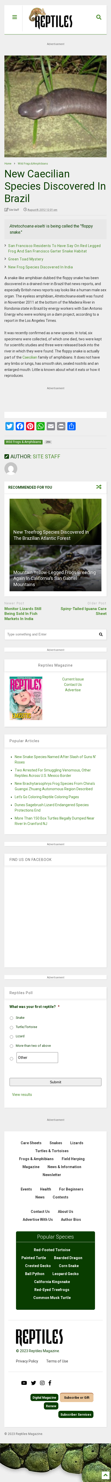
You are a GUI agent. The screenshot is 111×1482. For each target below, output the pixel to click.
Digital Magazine (44, 1397)
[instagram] (42, 1383)
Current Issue (73, 679)
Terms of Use (57, 1361)
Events (26, 1189)
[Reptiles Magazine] (48, 31)
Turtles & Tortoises (52, 1151)
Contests (60, 1197)
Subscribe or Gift (76, 1397)
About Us (65, 1212)
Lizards (76, 1143)
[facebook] (50, 1383)
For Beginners (71, 1189)
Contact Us (73, 685)
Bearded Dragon (68, 1258)
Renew (51, 1406)
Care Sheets (31, 1143)
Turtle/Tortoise (26, 1027)
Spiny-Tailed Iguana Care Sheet (84, 611)
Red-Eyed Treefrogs (51, 1290)
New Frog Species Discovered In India (40, 267)
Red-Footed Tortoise (52, 1250)
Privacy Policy (27, 1361)
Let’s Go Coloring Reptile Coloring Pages (47, 797)
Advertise (73, 690)
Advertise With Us (38, 1219)
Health (45, 1189)
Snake (20, 1018)
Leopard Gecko (65, 1274)
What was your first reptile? (35, 1007)
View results (22, 1095)
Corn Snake (69, 1266)
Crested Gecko (38, 1266)
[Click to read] (55, 522)
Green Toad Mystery (25, 259)
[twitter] (33, 1383)
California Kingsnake (52, 1282)
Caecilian (30, 357)
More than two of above (33, 1046)
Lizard (20, 1036)
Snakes (56, 1143)
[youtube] (24, 1383)
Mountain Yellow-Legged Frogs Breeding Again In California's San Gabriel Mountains (54, 578)
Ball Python (34, 1274)
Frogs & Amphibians (36, 1159)
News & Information (64, 1167)
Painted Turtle (33, 1258)
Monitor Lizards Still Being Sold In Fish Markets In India (22, 613)
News (40, 1197)
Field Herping (73, 1159)
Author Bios (71, 1219)
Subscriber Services (75, 1414)
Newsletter (52, 1175)
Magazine (30, 1167)
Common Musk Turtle (52, 1298)
